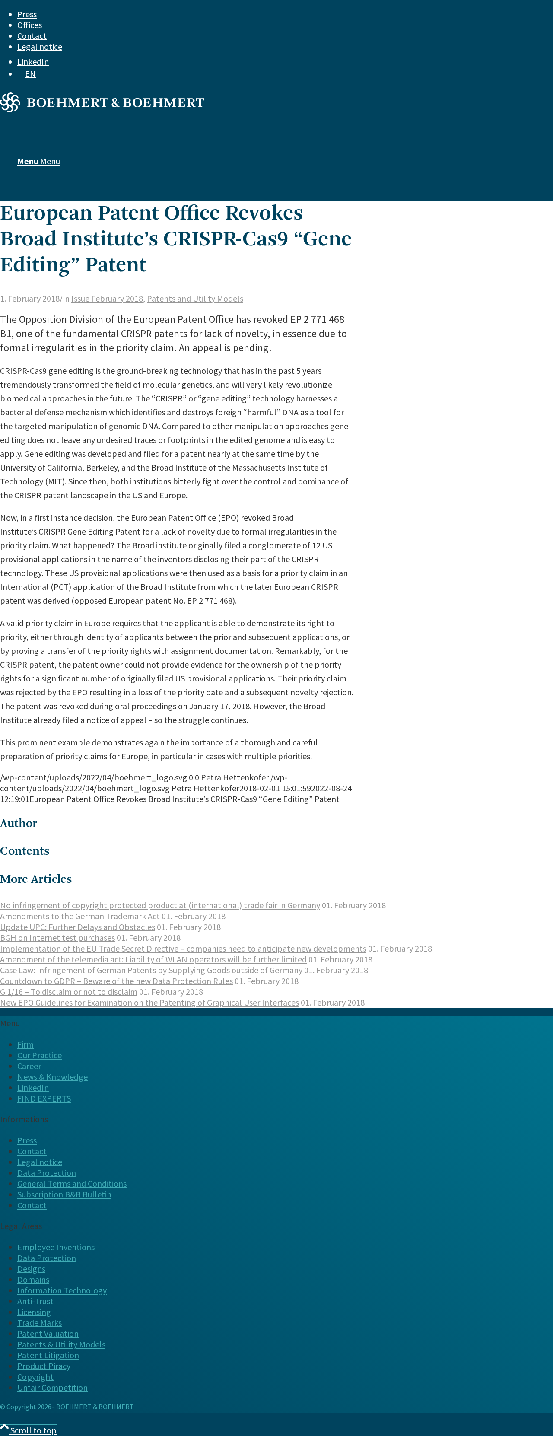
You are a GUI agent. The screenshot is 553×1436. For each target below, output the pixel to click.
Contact (32, 35)
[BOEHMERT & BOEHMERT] (102, 109)
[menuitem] (261, 14)
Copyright (35, 1376)
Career (29, 1065)
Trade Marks (39, 1322)
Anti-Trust (35, 1301)
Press (27, 14)
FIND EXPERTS (44, 1098)
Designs (31, 1268)
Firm (25, 1044)
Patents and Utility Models (195, 298)
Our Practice (39, 1055)
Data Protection (46, 1172)
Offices (29, 24)
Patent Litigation (48, 1355)
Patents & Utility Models (61, 1344)
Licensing (34, 1311)
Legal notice (39, 46)
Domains (33, 1279)
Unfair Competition (52, 1387)
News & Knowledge (52, 1076)
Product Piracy (43, 1365)
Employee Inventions (56, 1247)
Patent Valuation (48, 1333)
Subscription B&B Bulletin (64, 1194)
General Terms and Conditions (72, 1183)
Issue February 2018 (107, 298)
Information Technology (62, 1290)
